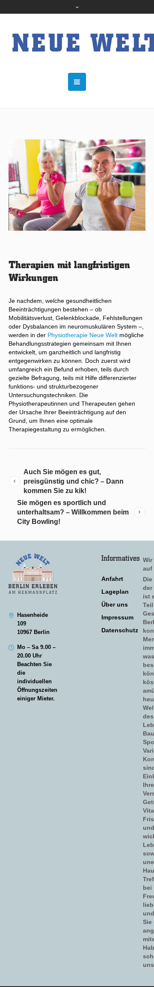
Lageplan (115, 591)
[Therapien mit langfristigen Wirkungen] (77, 185)
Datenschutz (119, 630)
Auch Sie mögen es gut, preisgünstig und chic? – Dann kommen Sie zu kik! (74, 481)
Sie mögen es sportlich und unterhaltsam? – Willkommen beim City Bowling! (73, 512)
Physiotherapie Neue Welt (82, 335)
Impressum (117, 617)
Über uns (114, 604)
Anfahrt (112, 578)
